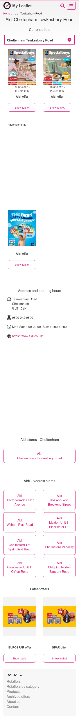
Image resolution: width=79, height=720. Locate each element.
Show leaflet (22, 107)
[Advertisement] (39, 165)
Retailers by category (23, 686)
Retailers (14, 681)
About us (13, 701)
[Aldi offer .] (22, 228)
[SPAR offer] (59, 616)
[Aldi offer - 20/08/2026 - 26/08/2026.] (57, 67)
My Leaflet (22, 6)
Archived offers (18, 696)
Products (13, 691)
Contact (13, 706)
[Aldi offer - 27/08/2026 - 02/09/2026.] (22, 67)
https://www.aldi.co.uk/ (27, 336)
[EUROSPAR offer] (19, 616)
